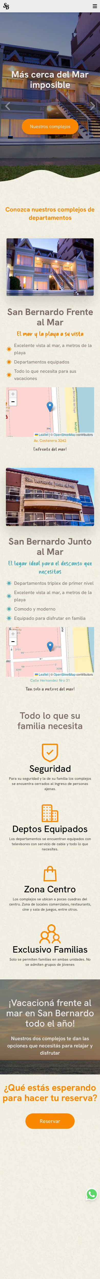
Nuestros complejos (50, 126)
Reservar (50, 1121)
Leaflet (43, 434)
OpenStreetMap (65, 434)
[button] (50, 407)
